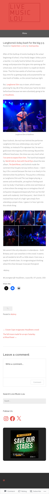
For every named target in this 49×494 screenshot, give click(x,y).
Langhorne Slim (13, 85)
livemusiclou (34, 46)
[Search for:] (24, 401)
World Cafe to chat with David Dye (19, 161)
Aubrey (13, 314)
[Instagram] (6, 419)
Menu (24, 33)
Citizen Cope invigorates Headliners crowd (22, 330)
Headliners (9, 95)
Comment (37, 382)
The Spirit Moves (15, 164)
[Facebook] (12, 419)
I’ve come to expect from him (14, 158)
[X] (19, 419)
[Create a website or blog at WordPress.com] (4, 480)
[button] (8, 218)
